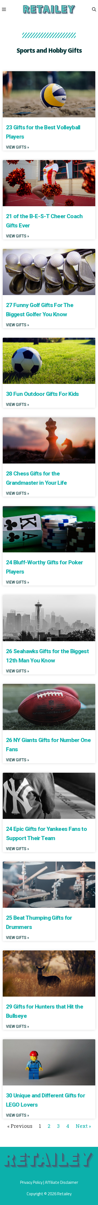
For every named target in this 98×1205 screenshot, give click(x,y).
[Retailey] (49, 9)
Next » (83, 1126)
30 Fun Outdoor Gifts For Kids (42, 394)
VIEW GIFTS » (17, 147)
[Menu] (3, 9)
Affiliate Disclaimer (61, 1182)
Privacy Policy (31, 1182)
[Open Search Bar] (94, 9)
